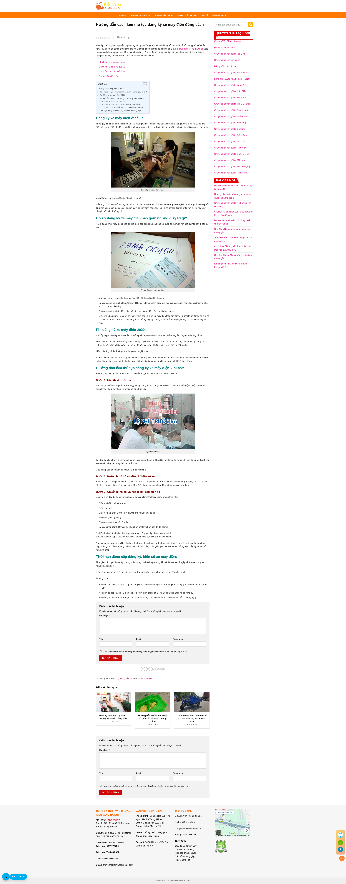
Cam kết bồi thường (184, 849)
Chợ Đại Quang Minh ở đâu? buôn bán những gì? (233, 257)
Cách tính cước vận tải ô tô (112, 71)
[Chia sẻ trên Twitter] (148, 669)
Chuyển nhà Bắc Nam (187, 15)
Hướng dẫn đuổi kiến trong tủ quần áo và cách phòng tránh (232, 196)
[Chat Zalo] (340, 835)
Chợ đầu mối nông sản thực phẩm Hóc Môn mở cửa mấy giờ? (233, 248)
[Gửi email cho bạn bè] (153, 669)
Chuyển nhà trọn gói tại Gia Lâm (229, 141)
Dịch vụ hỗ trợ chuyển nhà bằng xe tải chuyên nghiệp (232, 222)
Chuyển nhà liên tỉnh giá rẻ (227, 60)
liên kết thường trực (146, 678)
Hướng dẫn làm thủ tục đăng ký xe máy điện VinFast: (122, 98)
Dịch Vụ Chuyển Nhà (224, 47)
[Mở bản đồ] (340, 849)
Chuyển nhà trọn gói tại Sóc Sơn (230, 129)
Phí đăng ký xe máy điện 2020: (112, 95)
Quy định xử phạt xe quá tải (112, 67)
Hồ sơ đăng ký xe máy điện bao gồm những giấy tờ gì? (123, 92)
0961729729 (113, 846)
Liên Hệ (204, 15)
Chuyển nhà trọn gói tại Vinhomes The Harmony (232, 205)
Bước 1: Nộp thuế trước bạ (114, 101)
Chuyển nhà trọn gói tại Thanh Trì (230, 148)
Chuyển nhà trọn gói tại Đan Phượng (232, 166)
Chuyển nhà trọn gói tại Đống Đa (230, 98)
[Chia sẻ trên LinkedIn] (162, 669)
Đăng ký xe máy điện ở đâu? (111, 88)
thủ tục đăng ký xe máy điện (190, 49)
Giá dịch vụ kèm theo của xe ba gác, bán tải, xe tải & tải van (233, 213)
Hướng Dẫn (124, 678)
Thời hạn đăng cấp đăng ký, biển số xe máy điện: (120, 110)
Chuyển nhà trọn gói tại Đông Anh (230, 135)
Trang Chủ (122, 15)
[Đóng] (342, 858)
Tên (101, 639)
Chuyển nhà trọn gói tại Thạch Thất (231, 173)
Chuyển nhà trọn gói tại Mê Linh (229, 160)
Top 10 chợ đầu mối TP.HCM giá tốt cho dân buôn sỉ (233, 239)
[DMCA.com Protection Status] (221, 846)
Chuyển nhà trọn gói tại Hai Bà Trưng (232, 104)
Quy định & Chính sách (186, 846)
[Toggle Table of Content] (144, 84)
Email (138, 639)
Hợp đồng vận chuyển (185, 853)
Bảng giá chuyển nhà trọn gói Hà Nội (232, 79)
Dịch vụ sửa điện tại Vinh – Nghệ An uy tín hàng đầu (233, 187)
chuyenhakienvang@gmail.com (118, 865)
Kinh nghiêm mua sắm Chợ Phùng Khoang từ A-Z (230, 265)
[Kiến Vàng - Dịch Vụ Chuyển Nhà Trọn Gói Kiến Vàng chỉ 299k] (108, 6)
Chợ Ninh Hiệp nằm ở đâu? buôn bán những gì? (232, 231)
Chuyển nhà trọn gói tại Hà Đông (230, 123)
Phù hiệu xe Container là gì (112, 62)
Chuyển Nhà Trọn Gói (141, 15)
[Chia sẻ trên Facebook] (143, 669)
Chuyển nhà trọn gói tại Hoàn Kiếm (231, 72)
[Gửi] (250, 24)
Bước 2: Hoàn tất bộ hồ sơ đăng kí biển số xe (122, 104)
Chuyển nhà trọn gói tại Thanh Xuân (231, 110)
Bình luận (104, 616)
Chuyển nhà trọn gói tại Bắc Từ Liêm (231, 154)
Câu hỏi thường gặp (184, 856)
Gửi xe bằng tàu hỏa (108, 76)
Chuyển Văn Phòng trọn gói (227, 41)
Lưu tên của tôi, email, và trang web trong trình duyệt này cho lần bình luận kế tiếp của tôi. (146, 651)
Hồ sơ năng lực (219, 15)
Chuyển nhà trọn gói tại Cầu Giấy (230, 91)
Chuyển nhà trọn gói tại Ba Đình (229, 54)
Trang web (178, 639)
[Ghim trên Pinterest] (157, 669)
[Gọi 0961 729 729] (340, 842)
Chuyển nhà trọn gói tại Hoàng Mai (231, 116)
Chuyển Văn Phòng (164, 15)
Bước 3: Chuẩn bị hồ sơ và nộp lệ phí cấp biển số (123, 107)
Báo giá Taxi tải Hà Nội (225, 66)
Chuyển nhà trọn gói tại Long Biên (230, 85)
